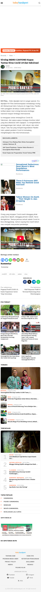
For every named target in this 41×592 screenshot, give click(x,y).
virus (25, 274)
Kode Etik (30, 556)
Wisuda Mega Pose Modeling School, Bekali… (23, 422)
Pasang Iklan (20, 567)
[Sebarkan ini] (25, 282)
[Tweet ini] (29, 282)
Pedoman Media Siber (10, 559)
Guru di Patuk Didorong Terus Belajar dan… (22, 406)
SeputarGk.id (6, 518)
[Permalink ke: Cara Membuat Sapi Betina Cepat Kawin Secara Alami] (20, 442)
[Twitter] (6, 259)
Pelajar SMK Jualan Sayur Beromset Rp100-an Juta (29, 317)
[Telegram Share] (34, 282)
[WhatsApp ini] (38, 282)
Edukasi (10, 404)
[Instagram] (14, 259)
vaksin (20, 274)
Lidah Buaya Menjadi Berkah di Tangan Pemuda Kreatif (10, 317)
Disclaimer (30, 561)
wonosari (7, 505)
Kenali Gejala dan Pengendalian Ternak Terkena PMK (19, 153)
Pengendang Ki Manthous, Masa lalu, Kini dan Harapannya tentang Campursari (9, 336)
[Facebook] (2, 259)
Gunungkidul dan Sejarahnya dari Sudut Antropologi (10, 357)
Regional (4, 390)
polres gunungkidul (11, 501)
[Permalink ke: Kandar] (3, 67)
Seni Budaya (20, 477)
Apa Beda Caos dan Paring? (18, 487)
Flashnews (11, 419)
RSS (21, 581)
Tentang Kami (10, 556)
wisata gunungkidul (11, 508)
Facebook (12, 575)
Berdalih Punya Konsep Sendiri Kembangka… (19, 473)
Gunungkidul (8, 498)
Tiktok (31, 577)
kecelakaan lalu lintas (12, 512)
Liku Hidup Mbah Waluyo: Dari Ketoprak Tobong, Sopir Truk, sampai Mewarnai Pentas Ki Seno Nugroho (29, 337)
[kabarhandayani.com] (20, 3)
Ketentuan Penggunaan (30, 559)
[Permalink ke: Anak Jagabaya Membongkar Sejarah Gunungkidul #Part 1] (30, 349)
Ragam (11, 454)
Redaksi (30, 564)
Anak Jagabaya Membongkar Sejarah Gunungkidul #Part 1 (28, 358)
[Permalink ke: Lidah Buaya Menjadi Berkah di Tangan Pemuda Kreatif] (10, 310)
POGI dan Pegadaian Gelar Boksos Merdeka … (23, 399)
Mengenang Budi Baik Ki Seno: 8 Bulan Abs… (22, 480)
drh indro (12, 274)
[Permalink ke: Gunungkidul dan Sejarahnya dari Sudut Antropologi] (10, 349)
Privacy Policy (10, 561)
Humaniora (12, 477)
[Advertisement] (20, 27)
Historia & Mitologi (15, 462)
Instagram (31, 575)
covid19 (4, 274)
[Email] (18, 259)
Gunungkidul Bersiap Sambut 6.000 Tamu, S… (16, 392)
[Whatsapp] (10, 259)
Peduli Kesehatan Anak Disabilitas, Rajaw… (22, 414)
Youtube (11, 577)
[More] (22, 259)
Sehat (9, 397)
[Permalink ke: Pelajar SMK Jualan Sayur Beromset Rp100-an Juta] (30, 310)
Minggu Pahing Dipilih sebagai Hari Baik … (23, 464)
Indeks (10, 564)
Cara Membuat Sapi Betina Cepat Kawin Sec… (22, 457)
